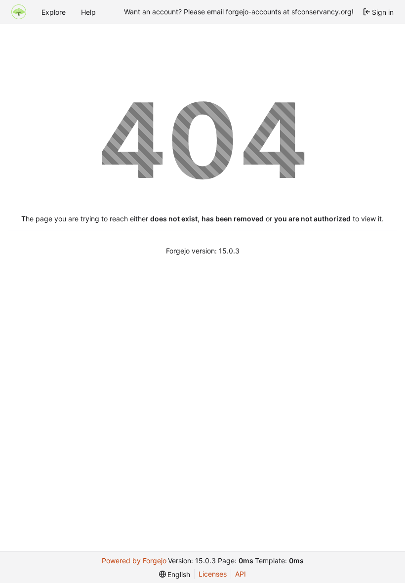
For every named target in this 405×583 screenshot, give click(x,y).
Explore (53, 12)
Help (88, 12)
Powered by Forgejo (134, 560)
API (240, 574)
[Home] (19, 12)
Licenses (213, 574)
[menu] (175, 574)
